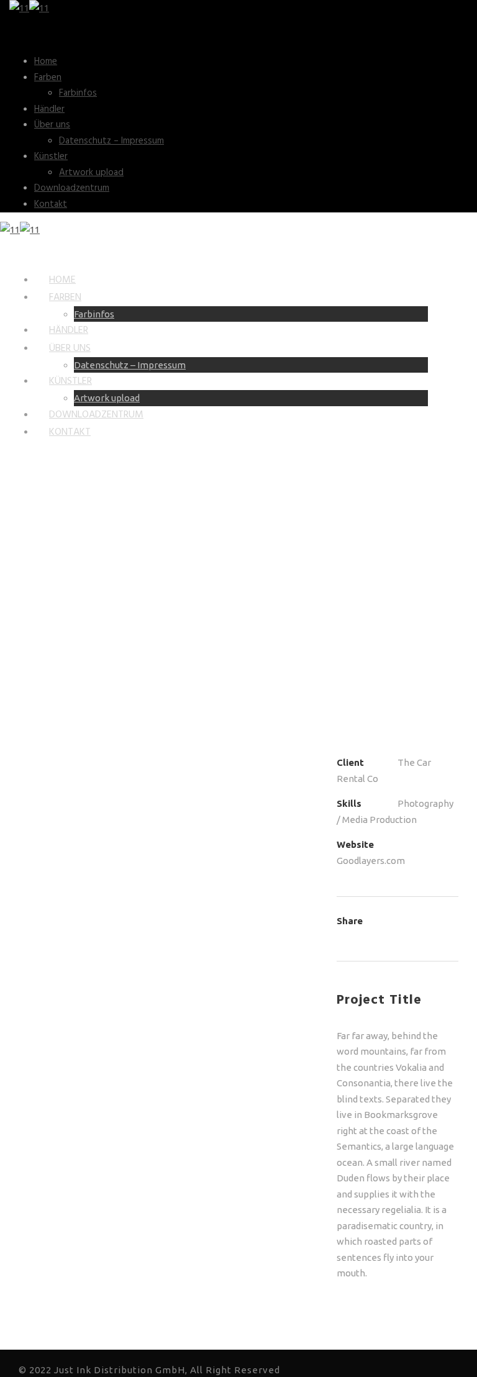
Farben (47, 77)
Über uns (52, 124)
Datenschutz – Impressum (111, 141)
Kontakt (50, 204)
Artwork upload (91, 172)
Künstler (51, 156)
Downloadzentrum (71, 188)
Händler (49, 109)
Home (45, 61)
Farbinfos (78, 93)
